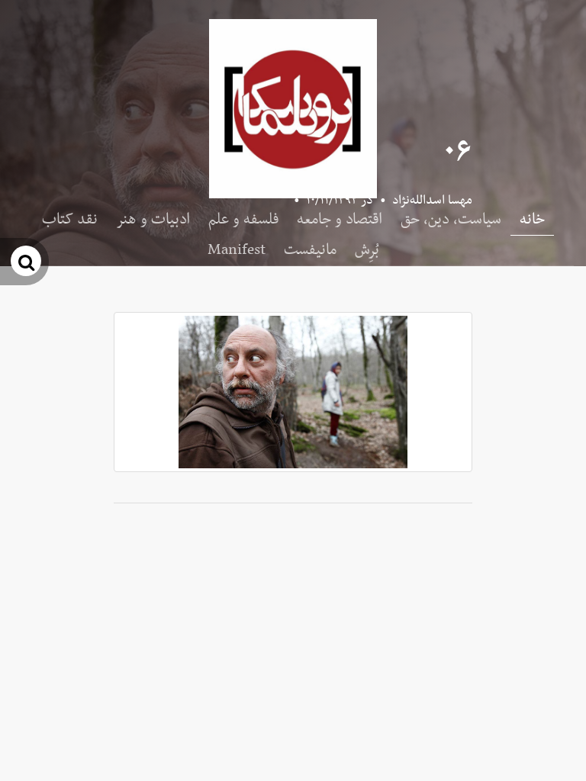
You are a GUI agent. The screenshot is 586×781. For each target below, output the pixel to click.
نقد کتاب (70, 220)
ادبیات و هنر (153, 220)
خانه (532, 220)
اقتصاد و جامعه (339, 220)
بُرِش (367, 250)
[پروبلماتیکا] (293, 108)
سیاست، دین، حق (451, 220)
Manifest (237, 250)
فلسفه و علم (243, 220)
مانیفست (310, 250)
